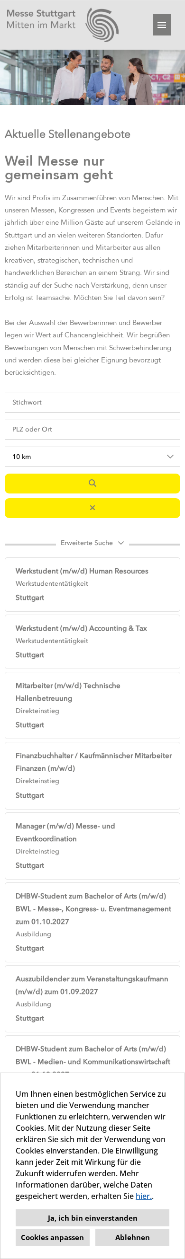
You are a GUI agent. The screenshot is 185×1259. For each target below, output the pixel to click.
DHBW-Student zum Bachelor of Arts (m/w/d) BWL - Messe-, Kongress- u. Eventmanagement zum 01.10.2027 (93, 909)
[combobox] (92, 457)
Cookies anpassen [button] (52, 1237)
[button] (92, 545)
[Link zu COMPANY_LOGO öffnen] (63, 25)
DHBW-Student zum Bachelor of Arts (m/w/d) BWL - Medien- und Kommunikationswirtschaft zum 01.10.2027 (93, 1062)
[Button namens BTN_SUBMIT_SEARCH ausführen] (92, 483)
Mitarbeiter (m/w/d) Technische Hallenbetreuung (68, 692)
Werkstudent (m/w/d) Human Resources (82, 571)
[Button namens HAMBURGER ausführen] (162, 24)
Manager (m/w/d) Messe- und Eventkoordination (65, 832)
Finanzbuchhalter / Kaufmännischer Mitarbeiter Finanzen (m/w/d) (94, 762)
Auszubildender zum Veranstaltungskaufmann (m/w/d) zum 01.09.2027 (92, 985)
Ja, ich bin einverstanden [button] (93, 1218)
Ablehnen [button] (132, 1237)
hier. (144, 1196)
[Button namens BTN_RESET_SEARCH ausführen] (92, 508)
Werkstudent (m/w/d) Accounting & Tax (81, 628)
